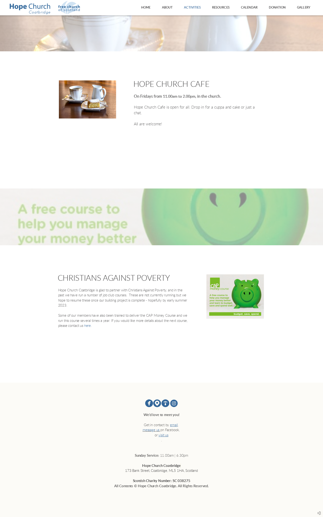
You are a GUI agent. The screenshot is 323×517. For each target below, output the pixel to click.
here (87, 326)
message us (151, 430)
